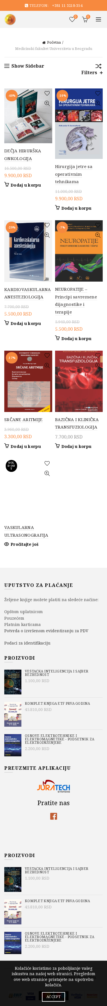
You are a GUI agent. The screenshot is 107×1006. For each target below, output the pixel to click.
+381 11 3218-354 (67, 5)
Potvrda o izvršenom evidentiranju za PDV (46, 630)
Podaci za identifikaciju (27, 643)
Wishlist (75, 17)
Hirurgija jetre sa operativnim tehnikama (73, 173)
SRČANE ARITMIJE (23, 419)
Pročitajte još (25, 544)
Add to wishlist (47, 93)
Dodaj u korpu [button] (26, 185)
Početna (54, 42)
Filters (89, 72)
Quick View (47, 103)
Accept (53, 996)
